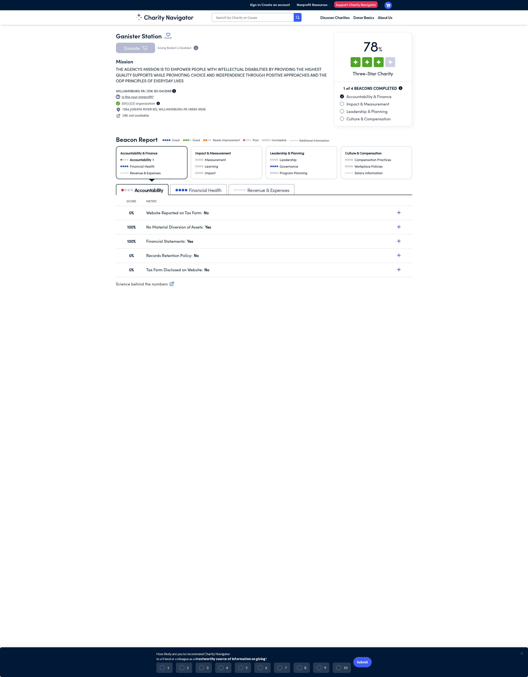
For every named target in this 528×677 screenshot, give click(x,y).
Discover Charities (334, 17)
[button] (135, 48)
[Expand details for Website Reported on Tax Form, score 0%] (398, 212)
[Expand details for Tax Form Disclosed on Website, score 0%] (398, 269)
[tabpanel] (264, 238)
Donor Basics (363, 17)
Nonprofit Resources (312, 4)
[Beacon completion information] (400, 88)
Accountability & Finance (368, 96)
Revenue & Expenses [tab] (268, 190)
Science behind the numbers (142, 283)
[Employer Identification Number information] (174, 91)
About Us (385, 17)
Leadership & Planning (367, 111)
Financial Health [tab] (205, 190)
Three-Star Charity (373, 73)
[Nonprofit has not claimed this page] (118, 97)
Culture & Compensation (368, 118)
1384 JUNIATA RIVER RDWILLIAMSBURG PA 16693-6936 (164, 109)
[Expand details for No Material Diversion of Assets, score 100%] (398, 226)
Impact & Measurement (367, 103)
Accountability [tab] (149, 190)
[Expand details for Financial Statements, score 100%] (398, 241)
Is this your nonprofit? (138, 97)
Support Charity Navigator (356, 4)
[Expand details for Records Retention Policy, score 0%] (398, 255)
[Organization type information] (158, 103)
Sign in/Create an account (270, 4)
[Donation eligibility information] (196, 48)
